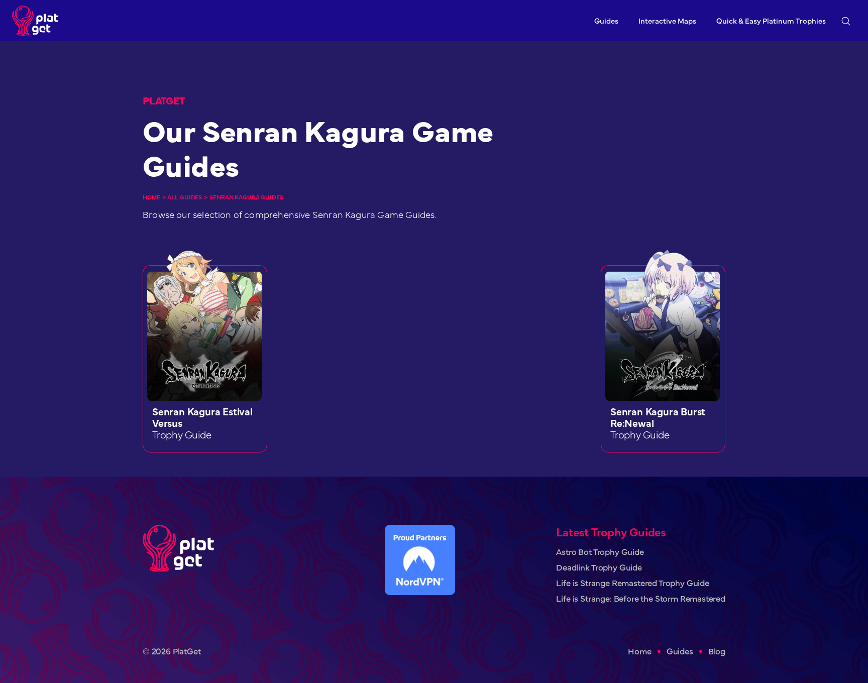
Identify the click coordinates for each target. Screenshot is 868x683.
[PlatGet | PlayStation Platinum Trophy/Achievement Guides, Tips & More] (37, 21)
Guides (606, 20)
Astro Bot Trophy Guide (599, 551)
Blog (716, 651)
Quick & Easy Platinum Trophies (771, 20)
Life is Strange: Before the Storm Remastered (640, 598)
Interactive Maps (667, 20)
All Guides (184, 197)
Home (151, 197)
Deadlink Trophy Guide (598, 567)
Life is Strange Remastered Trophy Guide (632, 583)
